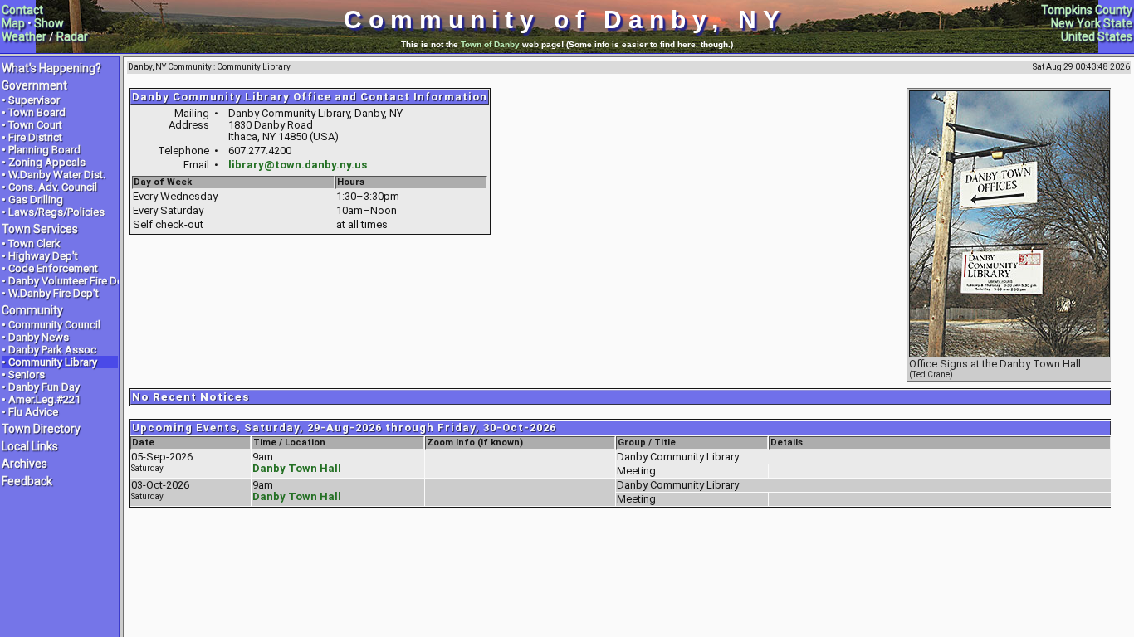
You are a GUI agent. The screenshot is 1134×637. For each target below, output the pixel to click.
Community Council (54, 324)
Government (34, 85)
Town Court (35, 125)
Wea (13, 36)
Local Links (30, 446)
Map (13, 23)
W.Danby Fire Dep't (53, 293)
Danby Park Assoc (52, 349)
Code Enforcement (53, 268)
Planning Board (44, 149)
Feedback (27, 481)
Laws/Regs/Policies (56, 212)
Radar (72, 36)
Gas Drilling (35, 199)
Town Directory (41, 428)
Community (32, 310)
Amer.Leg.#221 (44, 399)
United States (1096, 36)
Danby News (38, 337)
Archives (24, 463)
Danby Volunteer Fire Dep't (71, 281)
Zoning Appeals (47, 162)
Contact (22, 10)
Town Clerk (34, 243)
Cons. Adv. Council (52, 187)
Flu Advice (33, 412)
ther (35, 36)
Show (49, 23)
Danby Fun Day (44, 387)
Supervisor (34, 100)
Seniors (26, 374)
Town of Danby (490, 44)
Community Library (52, 362)
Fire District (35, 137)
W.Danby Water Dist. (56, 174)
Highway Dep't (43, 256)
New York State (1091, 23)
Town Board (37, 112)
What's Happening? (51, 68)
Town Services (40, 229)
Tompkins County (1086, 10)
